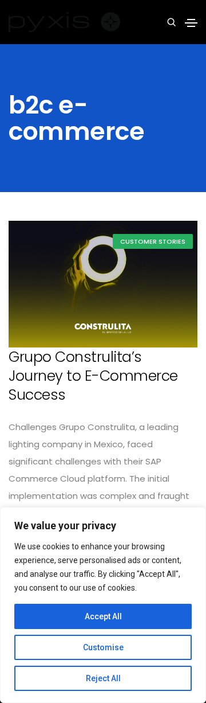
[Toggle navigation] (191, 23)
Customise (103, 647)
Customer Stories (152, 241)
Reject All (103, 678)
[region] (103, 605)
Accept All (103, 616)
